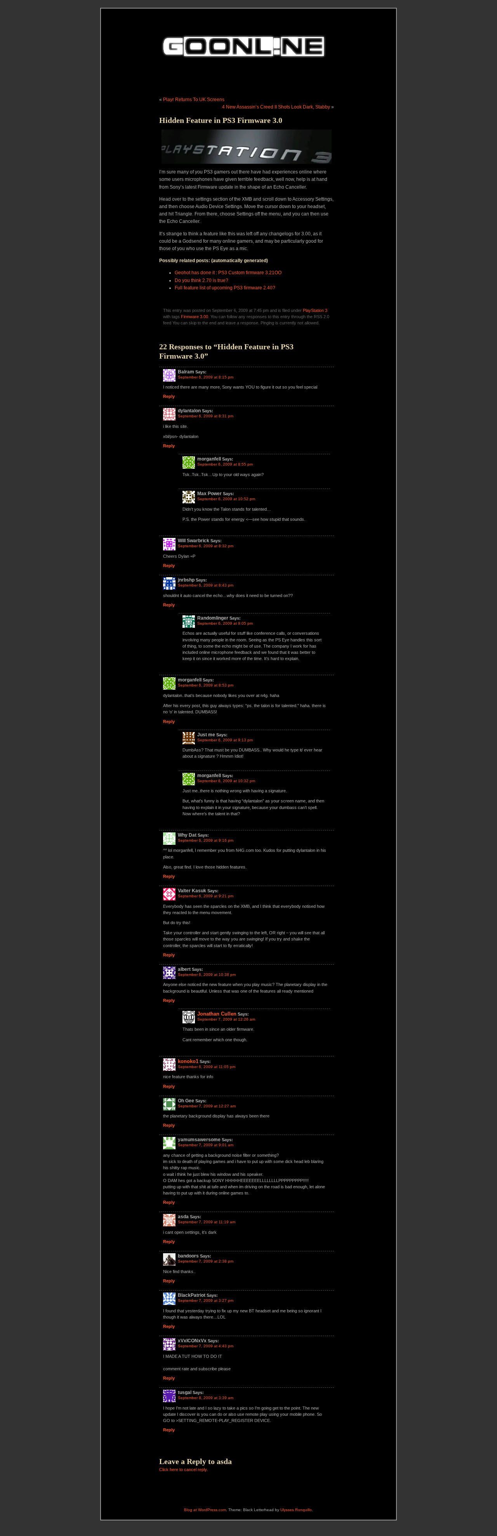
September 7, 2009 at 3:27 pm (205, 1300)
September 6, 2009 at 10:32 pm (226, 781)
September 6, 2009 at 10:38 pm (207, 974)
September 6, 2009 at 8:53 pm (205, 685)
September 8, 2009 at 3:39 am (205, 1398)
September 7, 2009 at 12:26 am (226, 1019)
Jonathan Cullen (216, 1014)
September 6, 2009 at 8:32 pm (205, 546)
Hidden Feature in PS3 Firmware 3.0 (220, 120)
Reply (169, 396)
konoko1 (188, 1061)
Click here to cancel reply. (183, 1469)
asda (224, 1461)
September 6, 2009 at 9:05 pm (225, 623)
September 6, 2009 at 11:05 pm (206, 1067)
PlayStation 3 (315, 310)
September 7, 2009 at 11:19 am (206, 1222)
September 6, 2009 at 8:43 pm (205, 585)
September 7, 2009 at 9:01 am (205, 1145)
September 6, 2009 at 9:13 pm (225, 740)
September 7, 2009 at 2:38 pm (205, 1261)
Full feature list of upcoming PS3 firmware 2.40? (225, 288)
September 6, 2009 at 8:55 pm (225, 464)
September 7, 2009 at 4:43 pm (205, 1346)
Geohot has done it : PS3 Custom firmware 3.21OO (228, 272)
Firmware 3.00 (194, 316)
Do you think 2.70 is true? (201, 280)
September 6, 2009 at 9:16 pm (205, 840)
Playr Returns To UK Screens (193, 99)
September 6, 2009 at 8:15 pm (205, 377)
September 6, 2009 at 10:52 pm (226, 499)
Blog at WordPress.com (205, 1510)
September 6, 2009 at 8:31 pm (205, 416)
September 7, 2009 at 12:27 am (207, 1106)
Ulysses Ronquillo (296, 1510)
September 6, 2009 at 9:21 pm (205, 896)
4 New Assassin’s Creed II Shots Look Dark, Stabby (276, 107)
